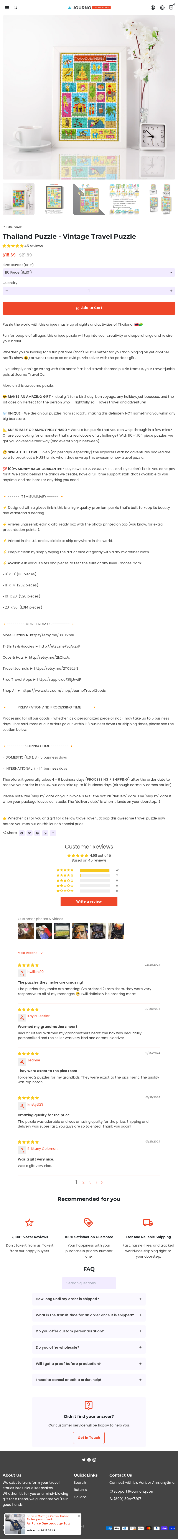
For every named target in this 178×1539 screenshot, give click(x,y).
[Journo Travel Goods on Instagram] (94, 1459)
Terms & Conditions (69, 1526)
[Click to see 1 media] (19, 199)
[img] (28, 965)
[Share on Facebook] (22, 833)
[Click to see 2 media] (54, 199)
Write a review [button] (89, 901)
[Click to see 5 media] (160, 199)
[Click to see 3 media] (89, 199)
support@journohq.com (131, 1491)
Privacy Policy (11, 1530)
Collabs (80, 1497)
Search (80, 1482)
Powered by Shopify (35, 1530)
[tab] (89, 1299)
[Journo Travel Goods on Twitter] (84, 1459)
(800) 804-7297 (125, 1498)
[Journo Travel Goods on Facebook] (89, 1459)
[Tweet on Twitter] (29, 833)
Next (169, 97)
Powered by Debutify (63, 1530)
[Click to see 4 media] (125, 199)
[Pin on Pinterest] (37, 833)
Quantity (10, 282)
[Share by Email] (53, 833)
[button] (13, 245)
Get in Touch (89, 1437)
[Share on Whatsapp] (45, 833)
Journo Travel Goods (40, 1526)
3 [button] (90, 1182)
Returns (80, 1489)
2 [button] (83, 1182)
